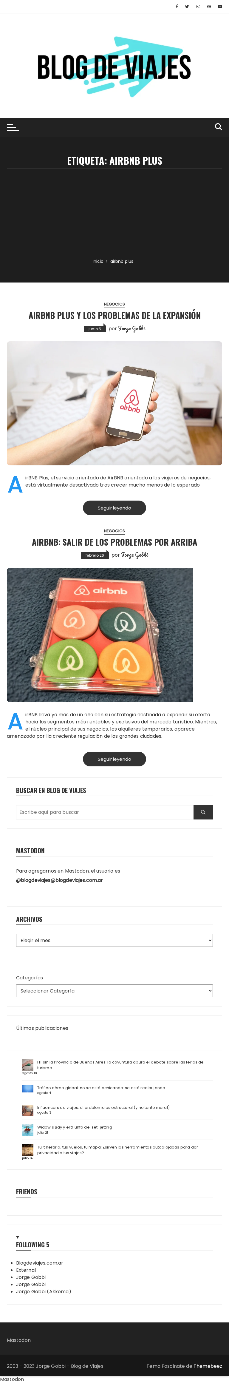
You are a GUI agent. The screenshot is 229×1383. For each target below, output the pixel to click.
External (26, 1270)
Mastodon (19, 1340)
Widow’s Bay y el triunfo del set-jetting (74, 1127)
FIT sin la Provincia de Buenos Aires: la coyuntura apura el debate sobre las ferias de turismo (120, 1065)
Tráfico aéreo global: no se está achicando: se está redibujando (101, 1088)
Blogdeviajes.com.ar (40, 1262)
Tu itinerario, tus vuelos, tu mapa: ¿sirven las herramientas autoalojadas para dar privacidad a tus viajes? (117, 1150)
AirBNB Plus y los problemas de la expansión (115, 315)
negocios (114, 304)
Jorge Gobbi (131, 328)
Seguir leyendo (114, 508)
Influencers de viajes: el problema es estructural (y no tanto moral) (103, 1107)
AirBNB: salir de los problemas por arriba (114, 542)
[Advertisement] (114, 213)
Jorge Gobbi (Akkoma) (43, 1291)
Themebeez (208, 1366)
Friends (26, 1191)
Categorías (29, 977)
